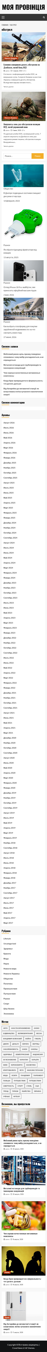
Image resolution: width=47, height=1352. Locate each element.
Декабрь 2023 (10, 583)
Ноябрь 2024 (9, 528)
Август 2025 (9, 483)
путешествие (20, 1081)
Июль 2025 (9, 488)
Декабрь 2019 (10, 793)
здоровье (7, 1054)
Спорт (6, 1003)
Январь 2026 (9, 458)
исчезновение (9, 1060)
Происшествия (10, 988)
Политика (8, 983)
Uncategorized (10, 943)
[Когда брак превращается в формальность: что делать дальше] (23, 1260)
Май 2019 (8, 823)
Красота (7, 953)
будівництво (8, 1033)
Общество (8, 188)
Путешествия (10, 993)
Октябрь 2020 (10, 748)
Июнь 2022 (9, 663)
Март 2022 (8, 678)
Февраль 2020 (10, 783)
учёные (6, 1096)
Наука (6, 963)
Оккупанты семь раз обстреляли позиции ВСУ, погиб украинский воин (22, 126)
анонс (36, 1028)
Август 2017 (9, 898)
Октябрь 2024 (10, 533)
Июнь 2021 (9, 718)
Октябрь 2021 (10, 703)
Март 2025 (8, 508)
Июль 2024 (9, 548)
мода (5, 1075)
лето (22, 1070)
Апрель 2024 (9, 563)
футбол (16, 1096)
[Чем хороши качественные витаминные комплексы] (23, 1215)
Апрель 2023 (9, 618)
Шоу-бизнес (9, 1008)
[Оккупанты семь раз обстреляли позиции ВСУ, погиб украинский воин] (23, 106)
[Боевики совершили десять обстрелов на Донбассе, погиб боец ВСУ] (23, 46)
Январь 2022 (9, 688)
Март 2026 (8, 448)
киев (5, 1065)
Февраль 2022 (10, 683)
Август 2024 (9, 543)
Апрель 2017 (9, 918)
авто (5, 1028)
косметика (31, 1065)
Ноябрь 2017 (9, 888)
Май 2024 (8, 558)
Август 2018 (9, 853)
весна (39, 1033)
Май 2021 (8, 723)
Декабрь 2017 (10, 883)
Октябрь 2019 (10, 803)
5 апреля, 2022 (18, 71)
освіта (14, 1075)
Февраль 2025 (10, 513)
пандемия (25, 1075)
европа (25, 1044)
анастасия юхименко (20, 1028)
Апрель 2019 (9, 828)
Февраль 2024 (10, 573)
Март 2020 (8, 778)
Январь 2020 (9, 788)
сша (37, 1086)
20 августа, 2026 (18, 1149)
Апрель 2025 (9, 503)
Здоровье (8, 948)
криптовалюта (9, 1070)
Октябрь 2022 (10, 648)
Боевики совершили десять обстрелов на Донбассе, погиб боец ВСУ (22, 66)
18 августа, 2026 (18, 1284)
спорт (20, 1086)
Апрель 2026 (9, 443)
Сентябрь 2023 (10, 598)
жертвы (35, 1044)
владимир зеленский (12, 1039)
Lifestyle (7, 938)
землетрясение (22, 1054)
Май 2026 (8, 438)
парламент (38, 1075)
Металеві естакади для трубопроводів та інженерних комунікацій (22, 366)
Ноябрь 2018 (9, 843)
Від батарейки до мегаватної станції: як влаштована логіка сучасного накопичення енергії (23, 391)
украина (37, 1091)
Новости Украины (11, 58)
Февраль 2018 (10, 873)
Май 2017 (8, 913)
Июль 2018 (9, 858)
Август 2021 (9, 713)
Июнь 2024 (9, 553)
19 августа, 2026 (18, 1239)
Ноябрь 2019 (9, 798)
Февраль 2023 (10, 628)
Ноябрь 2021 (9, 698)
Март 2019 (8, 833)
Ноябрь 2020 (9, 743)
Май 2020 (8, 768)
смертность (8, 1086)
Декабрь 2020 (10, 738)
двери (6, 1044)
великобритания (25, 1033)
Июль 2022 (9, 658)
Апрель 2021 (9, 728)
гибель (38, 1039)
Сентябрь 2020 (10, 753)
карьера (35, 1060)
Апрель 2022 (9, 673)
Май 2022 (8, 668)
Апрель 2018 (9, 868)
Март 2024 (8, 568)
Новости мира (10, 968)
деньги (15, 1044)
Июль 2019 (9, 818)
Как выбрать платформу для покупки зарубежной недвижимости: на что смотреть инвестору (20, 329)
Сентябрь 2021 (10, 708)
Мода (6, 958)
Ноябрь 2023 (9, 588)
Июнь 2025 (9, 493)
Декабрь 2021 (10, 693)
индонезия (38, 1054)
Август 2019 (9, 813)
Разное (7, 245)
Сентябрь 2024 (10, 538)
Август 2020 (9, 758)
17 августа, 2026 (18, 1332)
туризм (15, 1091)
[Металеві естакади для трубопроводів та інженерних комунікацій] (23, 1170)
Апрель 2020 (9, 773)
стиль (29, 1086)
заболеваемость (10, 1049)
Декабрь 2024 (10, 523)
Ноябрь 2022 (9, 643)
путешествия (35, 1081)
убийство (26, 1091)
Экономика (9, 1013)
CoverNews (17, 1348)
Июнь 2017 (9, 908)
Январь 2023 (9, 633)
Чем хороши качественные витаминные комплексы (22, 374)
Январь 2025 (9, 518)
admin (8, 71)
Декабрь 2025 (10, 463)
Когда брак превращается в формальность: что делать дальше (23, 382)
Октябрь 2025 (10, 473)
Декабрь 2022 (10, 638)
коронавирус (17, 1065)
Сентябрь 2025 (10, 478)
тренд (5, 1091)
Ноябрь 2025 (9, 468)
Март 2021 (8, 733)
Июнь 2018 (9, 863)
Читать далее (9, 87)
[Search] (43, 17)
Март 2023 (8, 623)
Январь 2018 (9, 878)
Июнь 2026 (9, 433)
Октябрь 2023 (10, 593)
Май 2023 (8, 613)
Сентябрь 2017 (10, 893)
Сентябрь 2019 (10, 808)
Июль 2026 (9, 428)
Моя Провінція (23, 7)
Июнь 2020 (9, 763)
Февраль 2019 (10, 838)
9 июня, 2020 (17, 130)
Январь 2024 (9, 578)
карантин (24, 1060)
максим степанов (35, 1070)
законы (34, 1049)
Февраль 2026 (10, 453)
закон (24, 1049)
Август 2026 (9, 423)
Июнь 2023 (9, 608)
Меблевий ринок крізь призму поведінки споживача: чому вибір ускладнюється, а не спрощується (23, 357)
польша (6, 1081)
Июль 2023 (9, 603)
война (28, 1039)
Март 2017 (8, 923)
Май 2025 (8, 498)
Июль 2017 (9, 903)
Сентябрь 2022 (10, 653)
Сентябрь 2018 (10, 848)
